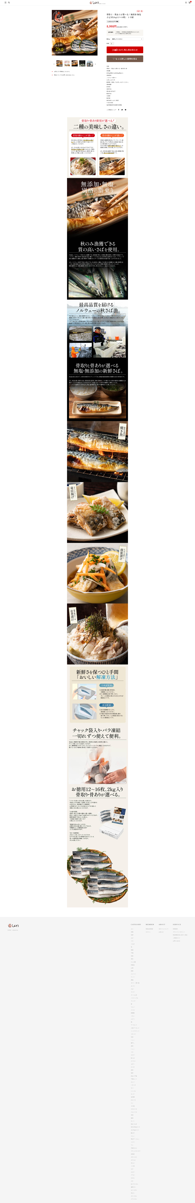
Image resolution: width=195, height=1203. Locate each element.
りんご (133, 1007)
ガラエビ (133, 1160)
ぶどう (133, 1019)
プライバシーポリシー (179, 932)
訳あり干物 (134, 1076)
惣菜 (132, 971)
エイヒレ (133, 1061)
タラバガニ (134, 1196)
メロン (133, 1016)
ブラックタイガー (136, 1151)
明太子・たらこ (135, 1139)
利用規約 (175, 929)
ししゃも (133, 1091)
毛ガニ (133, 1193)
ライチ (133, 992)
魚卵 (132, 935)
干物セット (134, 1079)
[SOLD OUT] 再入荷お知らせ (125, 49)
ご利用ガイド (176, 938)
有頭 (132, 1115)
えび (132, 938)
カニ (132, 929)
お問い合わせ (176, 941)
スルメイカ (134, 1112)
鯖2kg (108, 39)
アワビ (133, 1175)
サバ (132, 1088)
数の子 (133, 1133)
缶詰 (132, 1037)
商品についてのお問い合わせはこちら (64, 75)
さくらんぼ (134, 995)
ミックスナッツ (135, 1031)
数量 (108, 43)
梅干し (133, 1043)
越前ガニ (133, 1187)
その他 (133, 1106)
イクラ (133, 1142)
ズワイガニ (134, 1199)
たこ (132, 1103)
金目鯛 (133, 1097)
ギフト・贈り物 (135, 983)
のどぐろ (133, 1100)
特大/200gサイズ (135, 1127)
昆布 (132, 1046)
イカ (132, 941)
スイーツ (133, 974)
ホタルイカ (134, 1109)
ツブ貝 (133, 1166)
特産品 (133, 965)
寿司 (132, 959)
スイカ (133, 1010)
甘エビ (133, 1163)
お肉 (132, 968)
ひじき (133, 1067)
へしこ (133, 1040)
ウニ (132, 1145)
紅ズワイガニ (134, 1184)
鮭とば (133, 1058)
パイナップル (134, 998)
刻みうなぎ (134, 1124)
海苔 (132, 1073)
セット (133, 1121)
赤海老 (133, 1154)
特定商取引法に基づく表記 (180, 935)
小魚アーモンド (135, 1028)
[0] (189, 3)
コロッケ (133, 1034)
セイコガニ (134, 1190)
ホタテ (133, 1055)
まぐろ (133, 986)
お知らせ (161, 932)
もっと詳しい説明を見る (126, 58)
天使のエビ (134, 1148)
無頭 (132, 1118)
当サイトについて (163, 929)
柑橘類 (133, 1013)
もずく (133, 1064)
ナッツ (133, 977)
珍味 (132, 956)
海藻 (132, 950)
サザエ (133, 1178)
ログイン (148, 932)
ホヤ (132, 1169)
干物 (132, 953)
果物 (132, 980)
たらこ (133, 1136)
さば (132, 989)
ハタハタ (133, 1085)
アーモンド (134, 1025)
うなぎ (133, 944)
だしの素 (133, 962)
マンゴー (133, 1001)
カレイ (133, 1082)
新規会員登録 (149, 929)
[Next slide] (95, 64)
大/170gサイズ (135, 1130)
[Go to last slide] (54, 64)
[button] (59, 63)
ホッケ (133, 1094)
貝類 (132, 932)
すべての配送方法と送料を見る (123, 33)
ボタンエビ (134, 1157)
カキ (132, 1181)
